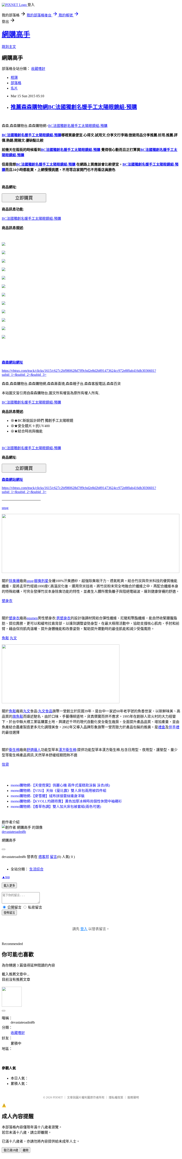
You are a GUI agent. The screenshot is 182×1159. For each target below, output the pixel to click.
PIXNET (58, 1097)
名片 (14, 88)
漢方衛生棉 (67, 750)
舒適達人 (34, 750)
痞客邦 (43, 857)
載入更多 (9, 885)
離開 (25, 1150)
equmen (32, 618)
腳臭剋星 (41, 581)
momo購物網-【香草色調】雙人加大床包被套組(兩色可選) (56, 806)
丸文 (13, 638)
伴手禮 (174, 727)
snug (5, 508)
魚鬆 (5, 638)
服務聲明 (133, 1097)
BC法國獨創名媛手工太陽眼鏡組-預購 (77, 126)
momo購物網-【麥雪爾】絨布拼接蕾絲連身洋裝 (48, 796)
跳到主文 (9, 47)
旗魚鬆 (17, 716)
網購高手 (16, 34)
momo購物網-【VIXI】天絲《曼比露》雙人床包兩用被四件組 (58, 790)
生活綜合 (36, 869)
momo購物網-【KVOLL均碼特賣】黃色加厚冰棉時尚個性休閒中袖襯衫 (66, 801)
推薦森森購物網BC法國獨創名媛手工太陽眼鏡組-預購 (74, 107)
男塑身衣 (63, 618)
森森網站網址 (12, 362)
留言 (53, 857)
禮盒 (161, 727)
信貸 (5, 764)
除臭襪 (14, 581)
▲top (6, 877)
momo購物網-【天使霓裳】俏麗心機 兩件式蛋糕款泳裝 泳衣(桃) (60, 785)
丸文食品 (45, 711)
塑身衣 (7, 601)
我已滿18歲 (11, 1150)
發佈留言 (9, 912)
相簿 (14, 77)
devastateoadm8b (14, 832)
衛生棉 (14, 750)
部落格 (16, 83)
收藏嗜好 (38, 69)
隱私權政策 (116, 1097)
